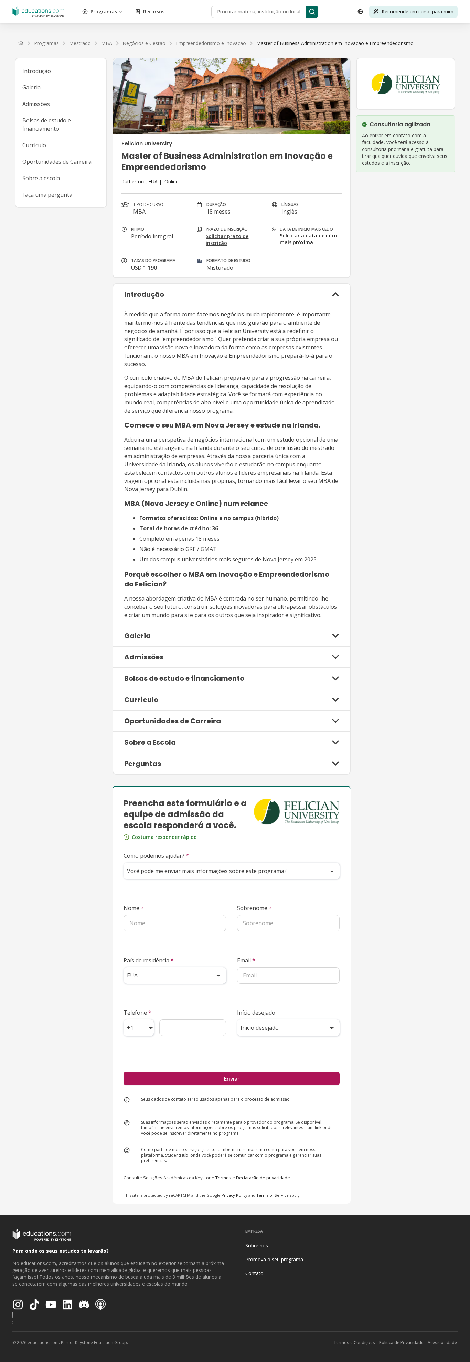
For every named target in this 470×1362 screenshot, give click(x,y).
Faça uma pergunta (47, 194)
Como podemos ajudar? (156, 856)
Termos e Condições (354, 1342)
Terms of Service (272, 1195)
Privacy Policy (234, 1195)
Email (246, 960)
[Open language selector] (360, 12)
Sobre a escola (41, 178)
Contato (254, 1273)
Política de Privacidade (401, 1342)
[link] (335, 43)
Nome (134, 908)
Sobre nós (256, 1245)
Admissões (36, 104)
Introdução (36, 71)
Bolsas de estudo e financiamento (46, 124)
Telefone (137, 1012)
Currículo (34, 145)
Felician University (146, 144)
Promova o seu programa (274, 1259)
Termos (223, 1178)
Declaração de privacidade (263, 1178)
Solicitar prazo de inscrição (227, 239)
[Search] (312, 12)
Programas (103, 11)
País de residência (149, 960)
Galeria (31, 87)
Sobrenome (254, 908)
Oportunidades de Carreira (57, 161)
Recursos (153, 11)
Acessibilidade (442, 1342)
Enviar (231, 1078)
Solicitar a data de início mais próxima (309, 239)
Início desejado (256, 1012)
